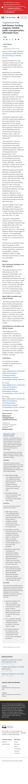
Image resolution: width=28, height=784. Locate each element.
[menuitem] (8, 742)
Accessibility (17, 748)
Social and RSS (5, 744)
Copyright (16, 751)
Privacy (16, 746)
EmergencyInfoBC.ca (14, 8)
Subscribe (4, 742)
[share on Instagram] (10, 40)
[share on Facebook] (4, 40)
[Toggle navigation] (22, 17)
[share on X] (7, 40)
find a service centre (14, 734)
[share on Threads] (13, 40)
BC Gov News (11, 17)
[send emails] (19, 40)
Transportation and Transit (10, 23)
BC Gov (16, 742)
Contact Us (17, 753)
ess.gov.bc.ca (10, 12)
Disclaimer (17, 744)
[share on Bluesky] (16, 40)
